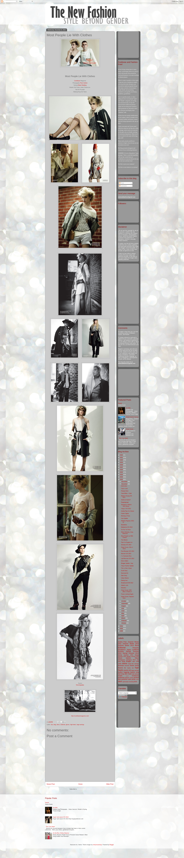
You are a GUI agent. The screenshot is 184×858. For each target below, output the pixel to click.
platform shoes (129, 677)
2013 (121, 477)
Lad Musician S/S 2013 (127, 558)
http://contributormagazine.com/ (80, 716)
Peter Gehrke (83, 83)
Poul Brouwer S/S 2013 (127, 551)
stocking (131, 681)
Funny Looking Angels (127, 594)
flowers (120, 668)
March (123, 618)
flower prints (134, 665)
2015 (121, 472)
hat (133, 668)
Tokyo (137, 658)
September (125, 603)
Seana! (120, 403)
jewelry (126, 670)
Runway (121, 651)
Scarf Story (124, 570)
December (125, 481)
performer (121, 677)
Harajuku (136, 648)
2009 (121, 631)
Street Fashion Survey (132, 417)
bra (52, 724)
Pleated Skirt (124, 491)
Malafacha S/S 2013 (126, 527)
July (123, 608)
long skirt (124, 674)
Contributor (77, 80)
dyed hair (131, 663)
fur (125, 668)
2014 (121, 474)
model (120, 676)
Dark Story (124, 575)
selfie (137, 679)
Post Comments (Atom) (83, 789)
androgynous (121, 659)
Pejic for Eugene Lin (126, 542)
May (123, 613)
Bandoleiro (124, 524)
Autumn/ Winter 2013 (126, 645)
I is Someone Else (126, 556)
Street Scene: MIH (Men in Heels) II (126, 590)
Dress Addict (124, 561)
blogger (128, 661)
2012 (121, 479)
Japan (129, 649)
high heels (73, 724)
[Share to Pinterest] (65, 722)
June (123, 611)
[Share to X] (61, 722)
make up (131, 674)
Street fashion (124, 658)
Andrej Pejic (122, 642)
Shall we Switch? (126, 500)
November (125, 484)
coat (137, 661)
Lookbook (135, 649)
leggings (126, 672)
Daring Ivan (124, 580)
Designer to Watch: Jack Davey (126, 505)
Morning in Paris (125, 516)
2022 (121, 455)
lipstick (132, 672)
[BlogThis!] (59, 722)
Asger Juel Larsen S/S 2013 (61, 817)
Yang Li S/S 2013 (126, 508)
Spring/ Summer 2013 (131, 653)
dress (58, 724)
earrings (136, 663)
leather (120, 672)
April (123, 615)
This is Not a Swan (126, 568)
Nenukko (123, 587)
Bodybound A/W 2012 (127, 583)
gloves (67, 724)
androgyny (129, 659)
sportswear (125, 681)
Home (80, 784)
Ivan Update (124, 518)
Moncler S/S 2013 (126, 553)
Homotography (80, 685)
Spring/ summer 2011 (133, 656)
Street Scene (129, 429)
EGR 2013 (124, 486)
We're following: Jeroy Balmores (127, 532)
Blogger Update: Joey (127, 563)
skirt (120, 681)
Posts (122, 183)
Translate (124, 696)
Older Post (109, 784)
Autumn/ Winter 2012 (131, 643)
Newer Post (51, 784)
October (124, 601)
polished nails (126, 679)
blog (123, 661)
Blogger (112, 844)
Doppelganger (125, 502)
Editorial (63, 724)
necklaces (135, 676)
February (124, 620)
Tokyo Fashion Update (127, 566)
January (124, 623)
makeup (136, 674)
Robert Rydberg (82, 85)
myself (127, 675)
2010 (121, 628)
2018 (121, 465)
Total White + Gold (126, 493)
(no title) (128, 408)
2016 (121, 469)
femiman (121, 665)
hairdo (129, 668)
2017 (121, 467)
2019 (121, 462)
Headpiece (122, 649)
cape (133, 661)
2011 (121, 626)
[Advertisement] (130, 44)
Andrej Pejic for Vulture (127, 511)
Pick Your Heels (123, 438)
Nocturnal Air (124, 573)
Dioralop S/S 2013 (126, 544)
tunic (135, 681)
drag (55, 724)
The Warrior (124, 540)
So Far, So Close (126, 529)
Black (137, 645)
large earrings (80, 724)
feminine (127, 665)
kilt (130, 670)
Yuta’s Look (124, 488)
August (124, 606)
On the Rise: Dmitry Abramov (61, 833)
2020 (121, 460)
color (119, 663)
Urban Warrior (125, 578)
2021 (121, 457)
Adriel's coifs (124, 585)
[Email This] (58, 722)
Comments (123, 186)
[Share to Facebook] (63, 722)
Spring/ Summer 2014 (125, 655)
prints (133, 679)
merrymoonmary (97, 844)
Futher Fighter (125, 513)
